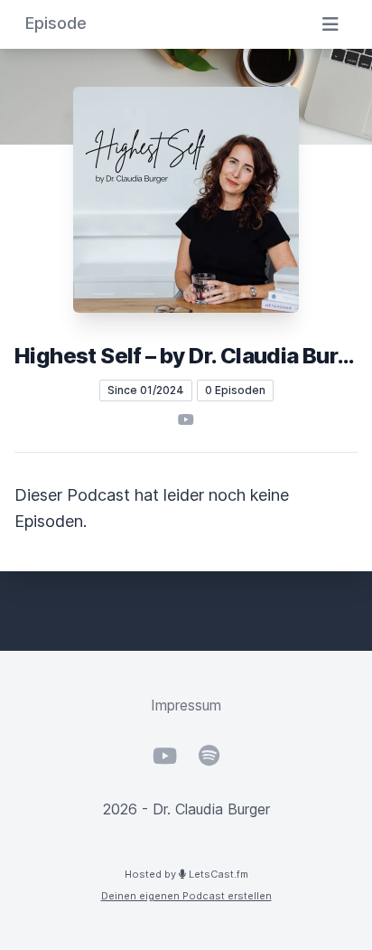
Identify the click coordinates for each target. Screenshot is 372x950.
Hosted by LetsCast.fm (186, 874)
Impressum (186, 705)
